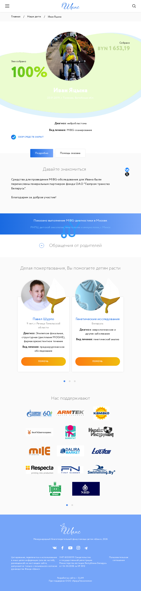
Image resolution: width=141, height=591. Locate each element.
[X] (127, 174)
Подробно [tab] (41, 153)
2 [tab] (69, 381)
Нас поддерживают (70, 398)
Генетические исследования (98, 319)
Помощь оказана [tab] (70, 153)
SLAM (81, 578)
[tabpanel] (43, 325)
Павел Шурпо (43, 319)
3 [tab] (75, 381)
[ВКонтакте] (127, 170)
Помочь (43, 361)
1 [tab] (64, 381)
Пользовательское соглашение (118, 559)
